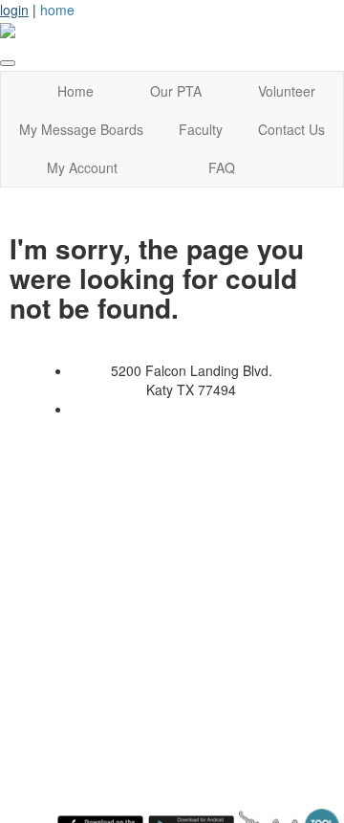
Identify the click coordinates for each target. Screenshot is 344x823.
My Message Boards (81, 129)
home (57, 9)
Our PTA (176, 90)
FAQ (221, 167)
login (14, 9)
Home (75, 90)
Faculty (201, 129)
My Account (82, 167)
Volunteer (286, 90)
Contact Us (291, 129)
